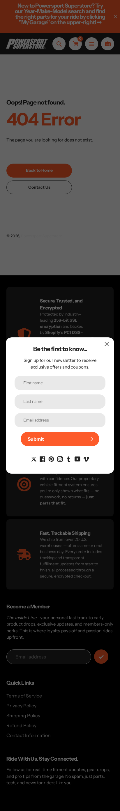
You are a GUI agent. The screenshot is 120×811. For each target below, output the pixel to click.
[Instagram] (60, 458)
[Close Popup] (106, 344)
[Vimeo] (86, 458)
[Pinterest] (51, 458)
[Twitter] (34, 458)
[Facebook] (42, 458)
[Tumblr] (69, 458)
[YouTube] (77, 458)
